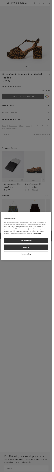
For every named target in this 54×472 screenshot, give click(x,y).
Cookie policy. (37, 233)
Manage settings (26, 254)
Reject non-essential (26, 240)
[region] (26, 236)
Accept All (26, 247)
